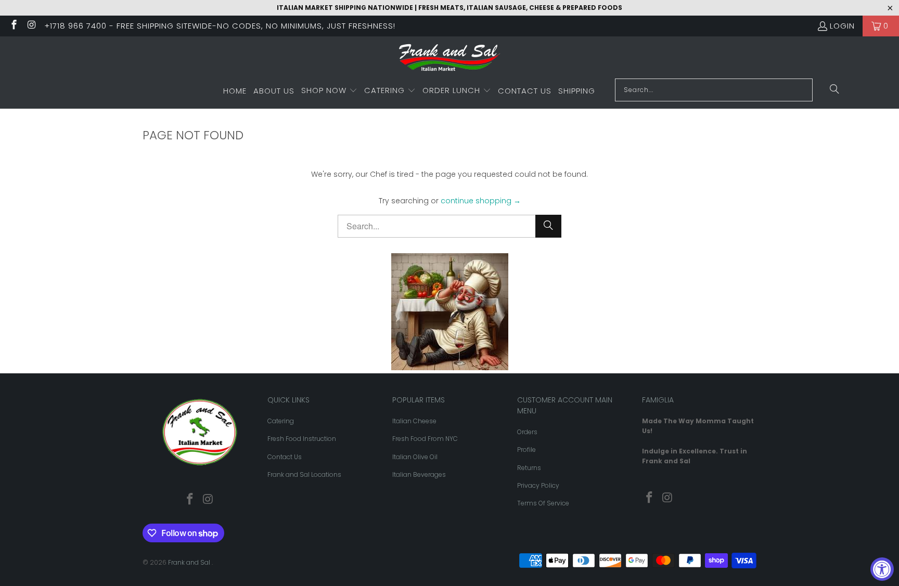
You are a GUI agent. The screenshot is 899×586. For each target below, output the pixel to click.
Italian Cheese (414, 420)
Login (842, 25)
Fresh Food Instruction (301, 438)
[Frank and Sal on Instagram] (31, 25)
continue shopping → (481, 201)
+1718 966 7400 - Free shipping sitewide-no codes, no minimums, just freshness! (219, 25)
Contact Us (284, 456)
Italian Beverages (419, 474)
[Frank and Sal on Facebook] (13, 25)
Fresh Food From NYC (425, 438)
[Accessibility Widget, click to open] (882, 569)
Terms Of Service (543, 503)
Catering (280, 420)
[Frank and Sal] (449, 60)
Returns (529, 467)
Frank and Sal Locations (304, 474)
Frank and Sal (190, 562)
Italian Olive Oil (415, 456)
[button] (329, 91)
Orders (527, 431)
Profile (526, 449)
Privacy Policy (538, 485)
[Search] (834, 90)
